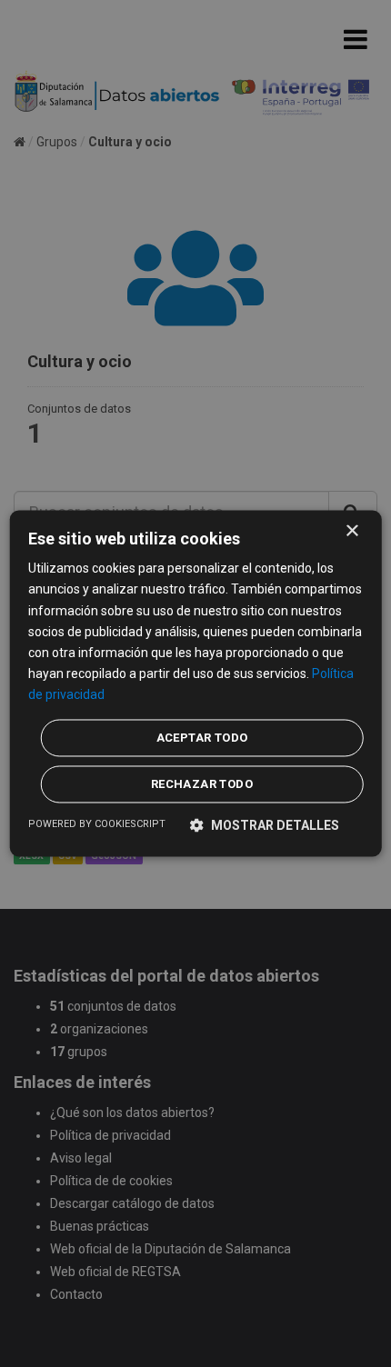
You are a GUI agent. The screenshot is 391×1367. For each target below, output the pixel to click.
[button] (264, 825)
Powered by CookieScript (96, 825)
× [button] (351, 531)
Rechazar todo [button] (202, 785)
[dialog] (196, 683)
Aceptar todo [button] (202, 738)
